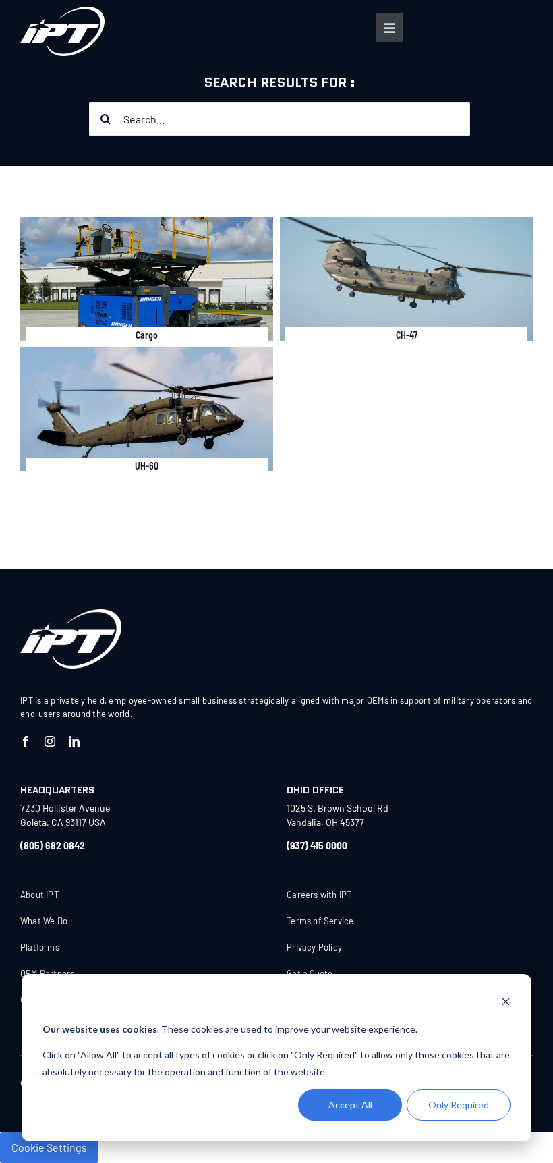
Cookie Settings (49, 1147)
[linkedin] (74, 741)
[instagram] (50, 741)
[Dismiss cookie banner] (506, 1003)
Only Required (458, 1104)
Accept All (350, 1104)
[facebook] (25, 741)
